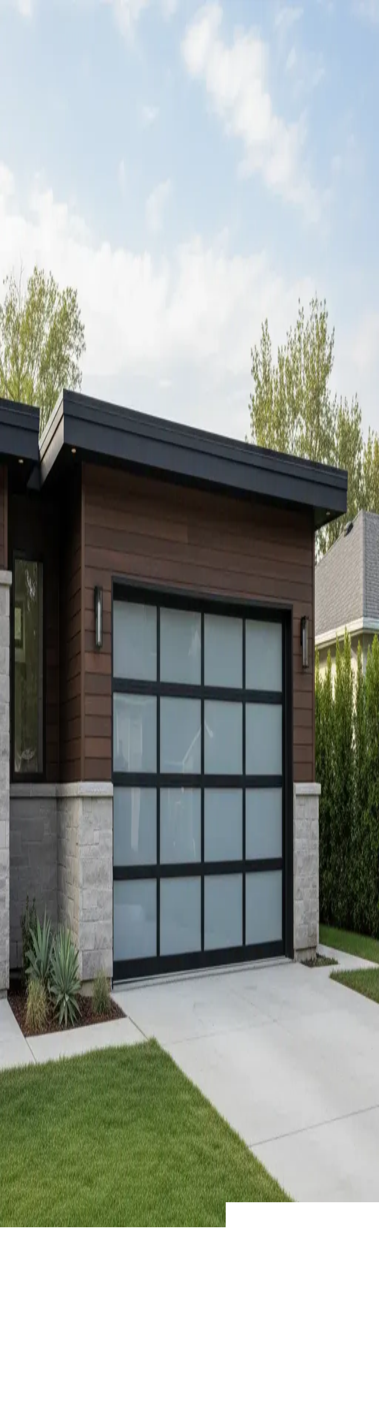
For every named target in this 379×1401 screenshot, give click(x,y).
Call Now (6, 1265)
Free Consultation (19, 1265)
